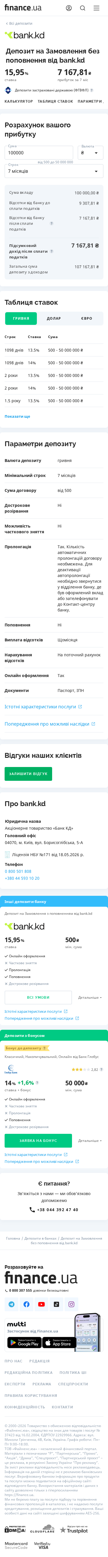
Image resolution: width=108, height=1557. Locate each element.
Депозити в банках (40, 1238)
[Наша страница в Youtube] (41, 1304)
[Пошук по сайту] (83, 8)
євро (86, 318)
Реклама (42, 1384)
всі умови (38, 998)
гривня (21, 318)
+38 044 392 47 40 (58, 1209)
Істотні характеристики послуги (40, 706)
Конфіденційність (25, 1407)
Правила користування (31, 1396)
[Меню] (96, 8)
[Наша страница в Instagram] (71, 1304)
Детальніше (88, 997)
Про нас (13, 1361)
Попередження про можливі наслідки (47, 724)
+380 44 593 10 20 (22, 878)
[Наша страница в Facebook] (26, 1304)
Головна (13, 1238)
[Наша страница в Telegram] (11, 1304)
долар (54, 318)
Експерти (15, 1384)
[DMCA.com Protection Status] (15, 1529)
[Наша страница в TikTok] (56, 1304)
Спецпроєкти (73, 1384)
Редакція (39, 1361)
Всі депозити (21, 23)
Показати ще (17, 416)
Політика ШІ (73, 1373)
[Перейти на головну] (23, 8)
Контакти (62, 1407)
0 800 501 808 (18, 871)
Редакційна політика (29, 1373)
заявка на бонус (38, 1141)
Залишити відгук (28, 774)
